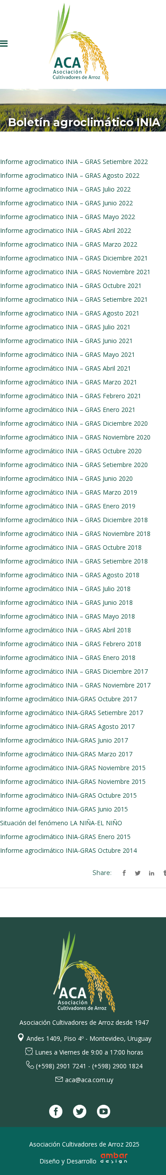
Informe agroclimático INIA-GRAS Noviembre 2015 (73, 767)
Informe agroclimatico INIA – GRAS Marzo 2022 (68, 244)
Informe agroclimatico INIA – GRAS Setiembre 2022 (74, 161)
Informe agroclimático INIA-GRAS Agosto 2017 (67, 726)
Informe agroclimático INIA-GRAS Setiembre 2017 (71, 712)
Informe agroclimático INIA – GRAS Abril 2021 (65, 368)
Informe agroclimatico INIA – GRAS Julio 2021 (65, 327)
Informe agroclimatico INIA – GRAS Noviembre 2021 (75, 272)
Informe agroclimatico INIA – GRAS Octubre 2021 (71, 285)
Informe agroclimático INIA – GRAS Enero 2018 (67, 657)
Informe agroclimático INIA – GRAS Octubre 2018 (71, 547)
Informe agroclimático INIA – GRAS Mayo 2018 (67, 616)
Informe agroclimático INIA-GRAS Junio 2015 (64, 809)
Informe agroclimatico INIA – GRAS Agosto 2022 (69, 175)
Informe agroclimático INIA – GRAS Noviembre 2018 (75, 533)
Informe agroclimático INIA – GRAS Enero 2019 (67, 506)
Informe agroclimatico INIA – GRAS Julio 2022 (65, 189)
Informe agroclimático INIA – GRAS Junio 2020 (66, 478)
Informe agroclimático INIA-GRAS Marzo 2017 (66, 754)
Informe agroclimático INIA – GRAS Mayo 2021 (67, 354)
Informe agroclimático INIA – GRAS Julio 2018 (65, 588)
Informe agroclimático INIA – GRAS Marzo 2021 (68, 382)
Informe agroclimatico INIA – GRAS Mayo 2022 (67, 216)
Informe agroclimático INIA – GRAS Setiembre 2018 (74, 561)
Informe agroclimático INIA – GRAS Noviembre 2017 (75, 685)
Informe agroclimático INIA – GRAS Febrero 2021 (70, 396)
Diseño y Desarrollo (68, 1161)
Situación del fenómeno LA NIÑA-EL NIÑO (61, 823)
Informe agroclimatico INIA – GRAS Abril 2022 (65, 230)
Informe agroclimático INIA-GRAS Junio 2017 (64, 740)
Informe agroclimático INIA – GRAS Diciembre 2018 (74, 520)
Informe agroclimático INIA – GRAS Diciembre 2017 (74, 671)
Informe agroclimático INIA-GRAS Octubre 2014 (68, 850)
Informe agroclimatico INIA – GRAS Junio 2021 (66, 340)
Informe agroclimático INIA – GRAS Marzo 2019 (68, 492)
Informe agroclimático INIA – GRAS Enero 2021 (67, 409)
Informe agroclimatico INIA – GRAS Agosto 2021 (69, 313)
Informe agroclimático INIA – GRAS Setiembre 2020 (74, 464)
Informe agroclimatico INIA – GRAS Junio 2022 (66, 203)
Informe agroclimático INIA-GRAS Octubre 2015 (68, 795)
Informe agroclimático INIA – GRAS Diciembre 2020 (74, 423)
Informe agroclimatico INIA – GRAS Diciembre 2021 (74, 258)
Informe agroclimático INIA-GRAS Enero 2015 (65, 836)
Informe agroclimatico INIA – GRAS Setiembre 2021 (74, 299)
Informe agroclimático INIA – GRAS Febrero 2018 (70, 643)
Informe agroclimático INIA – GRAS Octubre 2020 (71, 451)
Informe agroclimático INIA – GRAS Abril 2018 (65, 630)
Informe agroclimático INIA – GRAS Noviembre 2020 (75, 437)
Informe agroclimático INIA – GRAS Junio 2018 (66, 602)
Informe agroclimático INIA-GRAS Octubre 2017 (68, 699)
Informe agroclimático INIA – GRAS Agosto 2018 (69, 575)
